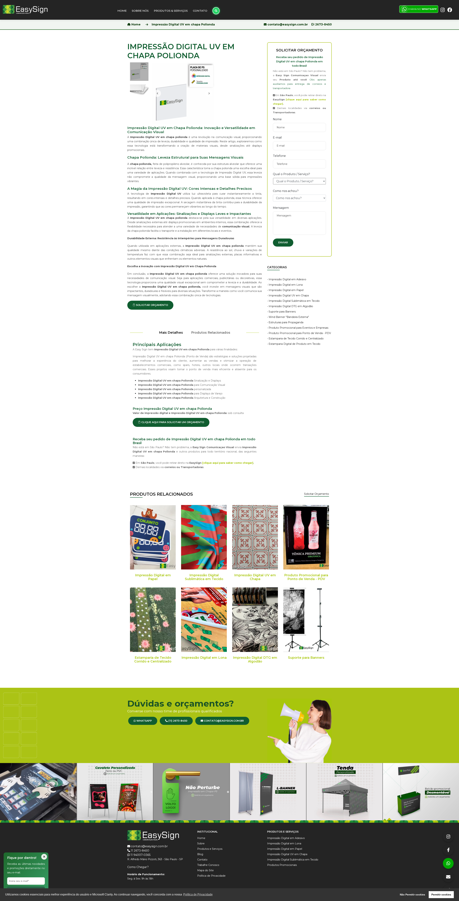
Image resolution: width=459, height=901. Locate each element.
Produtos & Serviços (171, 10)
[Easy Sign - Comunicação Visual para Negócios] (25, 9)
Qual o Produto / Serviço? (291, 174)
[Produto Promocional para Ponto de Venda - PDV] (306, 537)
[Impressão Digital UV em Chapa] (255, 537)
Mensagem (281, 207)
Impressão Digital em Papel (153, 577)
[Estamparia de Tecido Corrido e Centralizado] (153, 619)
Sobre (201, 843)
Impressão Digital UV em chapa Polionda (183, 24)
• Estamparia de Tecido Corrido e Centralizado (295, 338)
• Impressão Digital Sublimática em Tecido (293, 300)
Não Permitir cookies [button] (412, 894)
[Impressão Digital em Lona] (204, 619)
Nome (277, 119)
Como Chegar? (138, 867)
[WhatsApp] (448, 863)
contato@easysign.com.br (288, 24)
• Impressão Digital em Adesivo (286, 279)
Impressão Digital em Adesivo (286, 838)
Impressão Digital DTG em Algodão (255, 660)
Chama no (422, 9)
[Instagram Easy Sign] (442, 9)
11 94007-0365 (141, 855)
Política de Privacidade (211, 875)
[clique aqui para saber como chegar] (227, 462)
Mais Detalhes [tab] (171, 333)
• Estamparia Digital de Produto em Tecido (293, 343)
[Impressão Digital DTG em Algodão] (255, 619)
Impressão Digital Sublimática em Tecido (204, 577)
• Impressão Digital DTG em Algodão (290, 306)
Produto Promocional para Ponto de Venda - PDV (306, 577)
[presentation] (157, 93)
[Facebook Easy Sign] (449, 9)
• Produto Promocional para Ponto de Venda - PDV (299, 333)
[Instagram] (448, 836)
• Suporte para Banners (281, 311)
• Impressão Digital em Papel (285, 290)
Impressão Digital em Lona (204, 658)
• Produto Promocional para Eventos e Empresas (297, 327)
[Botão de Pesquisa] (216, 11)
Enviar (283, 242)
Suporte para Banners (306, 658)
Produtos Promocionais (282, 865)
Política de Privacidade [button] (198, 894)
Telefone (279, 156)
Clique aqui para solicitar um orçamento (172, 422)
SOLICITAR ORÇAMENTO (151, 305)
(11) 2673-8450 (177, 720)
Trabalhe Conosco (208, 865)
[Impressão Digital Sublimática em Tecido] (204, 537)
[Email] (448, 876)
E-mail (277, 137)
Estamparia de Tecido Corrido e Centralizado (152, 660)
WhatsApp (144, 720)
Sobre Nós (140, 10)
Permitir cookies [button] (441, 894)
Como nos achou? (286, 191)
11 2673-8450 (140, 850)
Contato (200, 10)
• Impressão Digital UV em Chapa (288, 295)
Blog (200, 854)
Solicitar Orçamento (316, 493)
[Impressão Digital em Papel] (153, 537)
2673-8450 (323, 24)
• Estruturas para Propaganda (285, 322)
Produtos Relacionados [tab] (210, 333)
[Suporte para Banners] (306, 619)
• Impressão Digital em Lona (285, 284)
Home (122, 10)
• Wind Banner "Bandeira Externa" (288, 317)
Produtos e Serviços (209, 848)
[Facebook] (448, 850)
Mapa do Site (205, 870)
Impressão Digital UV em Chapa (255, 577)
